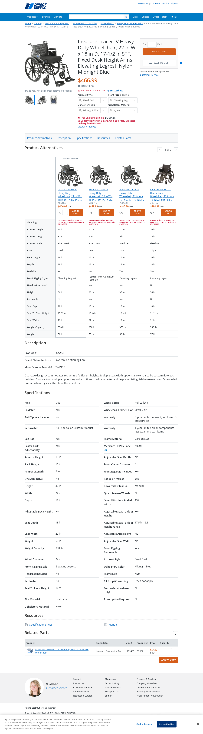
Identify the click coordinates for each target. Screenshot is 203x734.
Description (64, 138)
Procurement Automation (150, 695)
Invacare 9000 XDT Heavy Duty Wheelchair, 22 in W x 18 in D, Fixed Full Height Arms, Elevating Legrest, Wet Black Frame (162, 194)
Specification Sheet (40, 624)
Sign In (174, 3)
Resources (143, 3)
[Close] (197, 724)
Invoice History (113, 687)
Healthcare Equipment (57, 23)
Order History (112, 683)
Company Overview (147, 683)
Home (28, 23)
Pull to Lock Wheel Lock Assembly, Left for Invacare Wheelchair (61, 651)
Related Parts (123, 138)
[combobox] (91, 100)
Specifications (84, 138)
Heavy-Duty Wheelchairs (130, 23)
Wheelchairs (107, 23)
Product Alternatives (39, 138)
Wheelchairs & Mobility (85, 23)
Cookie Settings (144, 724)
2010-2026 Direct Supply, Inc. (42, 712)
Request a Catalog (82, 695)
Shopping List (112, 691)
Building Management (148, 691)
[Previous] (159, 149)
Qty (60, 212)
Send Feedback (81, 691)
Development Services (148, 687)
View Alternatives (87, 126)
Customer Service (160, 3)
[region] (101, 724)
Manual (113, 624)
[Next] (176, 149)
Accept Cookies (166, 724)
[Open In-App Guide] (181, 62)
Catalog (38, 23)
